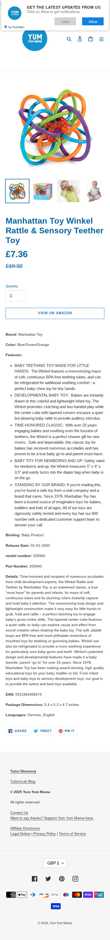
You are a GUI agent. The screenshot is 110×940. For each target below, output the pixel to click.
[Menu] (101, 38)
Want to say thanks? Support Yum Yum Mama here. (52, 818)
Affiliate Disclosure (25, 828)
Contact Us (19, 813)
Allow (93, 21)
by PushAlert (16, 27)
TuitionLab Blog (22, 781)
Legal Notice (20, 834)
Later (65, 21)
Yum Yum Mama (61, 923)
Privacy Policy (44, 834)
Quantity (12, 286)
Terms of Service (72, 834)
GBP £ (53, 863)
